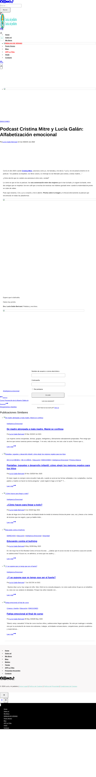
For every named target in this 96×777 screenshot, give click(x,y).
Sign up (56, 407)
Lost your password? (48, 401)
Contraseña (36, 380)
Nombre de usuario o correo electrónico (45, 371)
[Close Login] (4, 695)
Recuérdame (38, 389)
